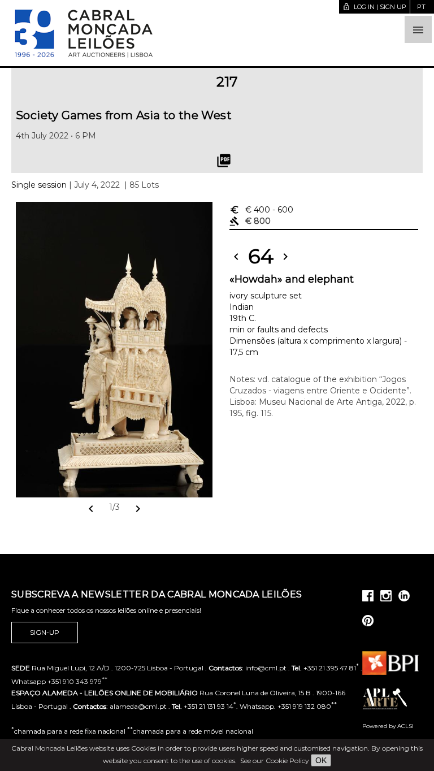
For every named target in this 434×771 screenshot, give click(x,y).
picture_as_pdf (224, 160)
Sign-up (44, 632)
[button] (418, 29)
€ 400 (261, 210)
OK (321, 760)
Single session (39, 185)
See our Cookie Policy (274, 760)
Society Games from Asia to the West (124, 115)
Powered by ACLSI (388, 726)
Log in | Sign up (374, 7)
